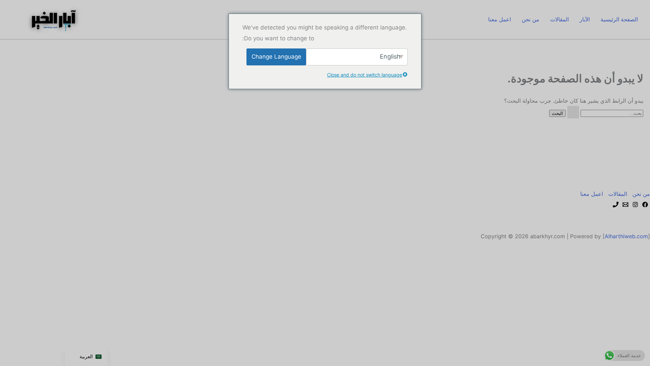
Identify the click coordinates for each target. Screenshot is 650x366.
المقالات (559, 19)
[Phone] (616, 204)
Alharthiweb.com (626, 236)
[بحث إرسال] (573, 112)
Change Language (276, 56)
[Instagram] (635, 204)
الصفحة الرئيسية (619, 19)
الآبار (585, 19)
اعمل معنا (499, 19)
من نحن (530, 19)
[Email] (625, 204)
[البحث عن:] (604, 112)
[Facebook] (645, 204)
